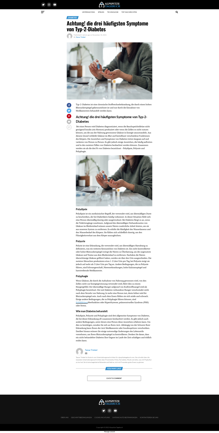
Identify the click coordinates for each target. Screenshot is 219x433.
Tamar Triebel (80, 37)
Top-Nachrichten (129, 12)
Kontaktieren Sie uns (149, 417)
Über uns (64, 417)
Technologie (112, 12)
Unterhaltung (88, 12)
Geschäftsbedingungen (81, 417)
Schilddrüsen (82, 302)
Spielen (101, 12)
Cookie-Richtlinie (102, 417)
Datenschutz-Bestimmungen (124, 417)
